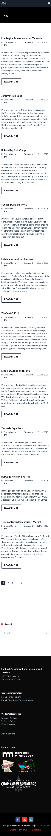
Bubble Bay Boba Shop (13, 150)
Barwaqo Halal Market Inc (15, 476)
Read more (11, 81)
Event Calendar (8, 724)
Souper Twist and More (14, 204)
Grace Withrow (10, 42)
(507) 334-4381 (15, 697)
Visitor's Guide (8, 721)
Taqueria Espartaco (12, 428)
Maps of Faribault (9, 718)
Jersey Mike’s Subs (11, 95)
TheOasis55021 (10, 313)
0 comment (28, 42)
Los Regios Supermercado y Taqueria (21, 38)
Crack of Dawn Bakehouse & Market (21, 521)
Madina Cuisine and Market (16, 370)
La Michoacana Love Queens (17, 258)
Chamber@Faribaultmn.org (20, 700)
